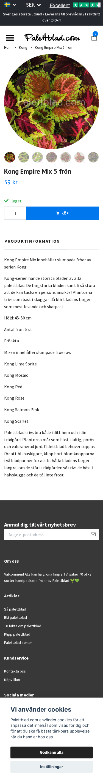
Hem (8, 47)
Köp (65, 213)
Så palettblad (15, 609)
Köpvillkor (12, 679)
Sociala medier (19, 695)
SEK (31, 4)
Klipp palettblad (17, 634)
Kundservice (16, 658)
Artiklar (11, 595)
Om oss (11, 561)
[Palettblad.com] (51, 37)
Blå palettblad (15, 617)
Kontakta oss (15, 671)
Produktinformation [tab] (32, 241)
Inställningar (51, 766)
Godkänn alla (51, 752)
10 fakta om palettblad (22, 625)
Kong (23, 47)
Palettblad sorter (18, 642)
